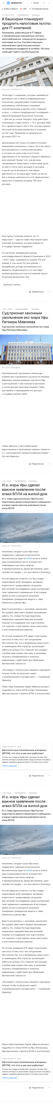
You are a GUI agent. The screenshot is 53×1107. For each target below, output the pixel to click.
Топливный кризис (40, 9)
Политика (36, 15)
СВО (25, 9)
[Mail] (8, 3)
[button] (26, 71)
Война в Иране (11, 9)
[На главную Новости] (16, 3)
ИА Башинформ (21, 309)
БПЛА (29, 558)
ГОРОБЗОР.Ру (23, 15)
